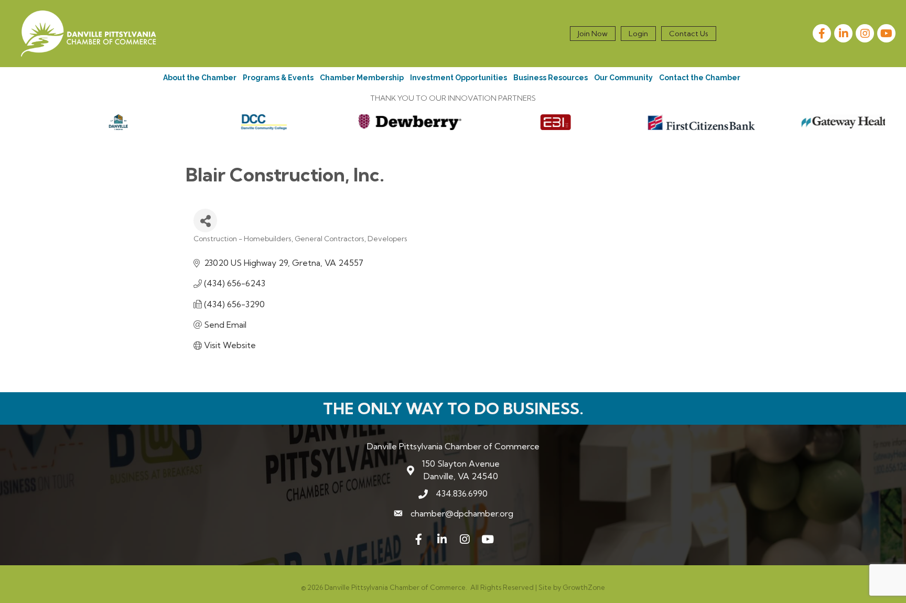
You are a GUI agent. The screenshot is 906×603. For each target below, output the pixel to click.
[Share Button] (205, 220)
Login (638, 33)
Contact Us (688, 33)
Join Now (593, 33)
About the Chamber (199, 77)
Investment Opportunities (458, 77)
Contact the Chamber (699, 77)
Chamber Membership (362, 77)
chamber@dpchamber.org (462, 513)
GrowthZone (584, 587)
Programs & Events (278, 77)
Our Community (623, 77)
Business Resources (550, 77)
